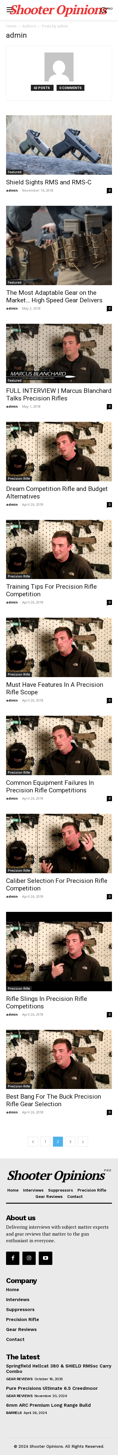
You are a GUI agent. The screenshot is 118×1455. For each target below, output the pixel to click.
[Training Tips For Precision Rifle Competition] (59, 549)
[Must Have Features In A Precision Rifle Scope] (59, 647)
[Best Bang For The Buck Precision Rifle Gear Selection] (59, 1059)
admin (12, 190)
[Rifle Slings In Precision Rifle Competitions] (59, 951)
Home (11, 26)
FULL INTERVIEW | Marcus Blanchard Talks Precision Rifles (59, 394)
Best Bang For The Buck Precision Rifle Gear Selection (53, 1100)
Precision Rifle (19, 478)
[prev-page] (33, 1142)
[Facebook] (12, 1258)
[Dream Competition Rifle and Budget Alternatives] (59, 451)
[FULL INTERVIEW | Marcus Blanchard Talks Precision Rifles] (59, 353)
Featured (14, 172)
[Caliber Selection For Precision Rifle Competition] (59, 843)
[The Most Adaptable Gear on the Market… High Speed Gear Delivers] (59, 245)
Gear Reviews (19, 1379)
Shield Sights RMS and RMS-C (48, 182)
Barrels (14, 1413)
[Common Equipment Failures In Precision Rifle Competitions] (59, 745)
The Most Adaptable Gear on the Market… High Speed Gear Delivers (54, 296)
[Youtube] (45, 1258)
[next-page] (83, 1142)
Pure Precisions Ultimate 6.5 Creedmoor (52, 1388)
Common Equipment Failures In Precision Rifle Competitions (50, 786)
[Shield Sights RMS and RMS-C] (59, 145)
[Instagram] (29, 1258)
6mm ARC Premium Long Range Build (48, 1405)
